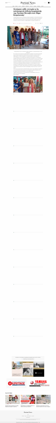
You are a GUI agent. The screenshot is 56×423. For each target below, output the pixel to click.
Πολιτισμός (18, 23)
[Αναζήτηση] (48, 2)
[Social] (50, 2)
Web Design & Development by (36, 422)
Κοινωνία (15, 23)
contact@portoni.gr (28, 417)
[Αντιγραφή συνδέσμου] (42, 23)
